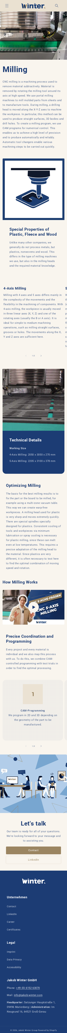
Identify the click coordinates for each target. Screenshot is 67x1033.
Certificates (13, 929)
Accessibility (14, 967)
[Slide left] (26, 356)
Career (11, 921)
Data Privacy (14, 959)
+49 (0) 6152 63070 (28, 987)
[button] (7, 5)
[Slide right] (41, 356)
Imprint (11, 951)
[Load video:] (33, 607)
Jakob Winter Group (27, 1030)
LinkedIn (33, 859)
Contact (33, 850)
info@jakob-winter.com (28, 995)
